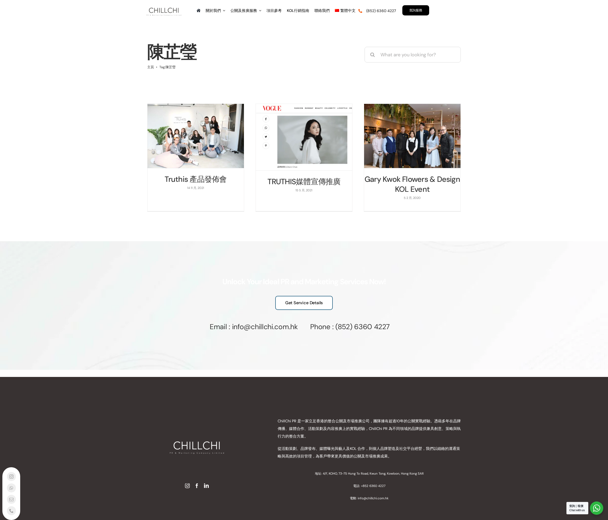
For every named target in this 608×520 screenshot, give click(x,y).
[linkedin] (206, 485)
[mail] (11, 499)
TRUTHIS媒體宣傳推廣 (303, 182)
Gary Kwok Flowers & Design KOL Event (412, 184)
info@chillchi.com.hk (373, 498)
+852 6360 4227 (373, 486)
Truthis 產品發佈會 (196, 179)
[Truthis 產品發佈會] (195, 136)
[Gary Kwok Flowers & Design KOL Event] (412, 136)
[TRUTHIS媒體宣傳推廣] (304, 137)
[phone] (11, 510)
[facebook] (197, 485)
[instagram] (187, 485)
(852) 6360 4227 (362, 326)
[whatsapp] (11, 487)
